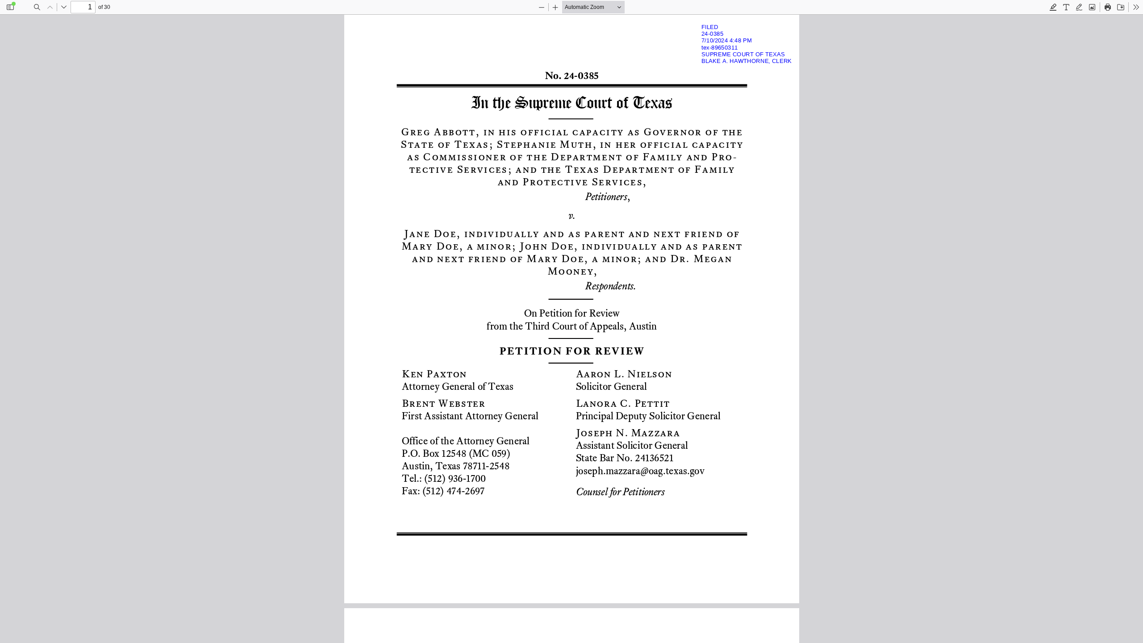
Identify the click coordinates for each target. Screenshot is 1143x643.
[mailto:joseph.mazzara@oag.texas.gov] (639, 470)
